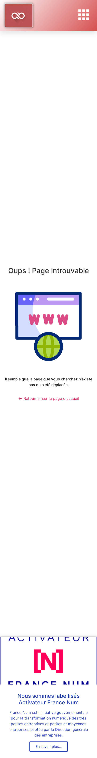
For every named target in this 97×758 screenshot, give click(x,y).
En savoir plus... (49, 746)
